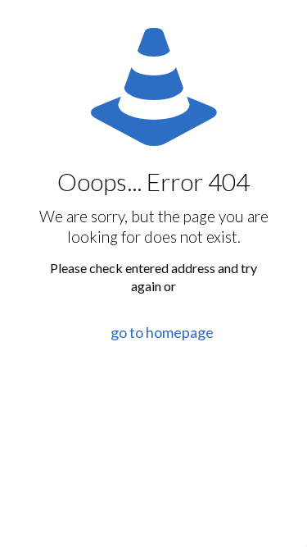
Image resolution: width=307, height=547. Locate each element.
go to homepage (162, 332)
